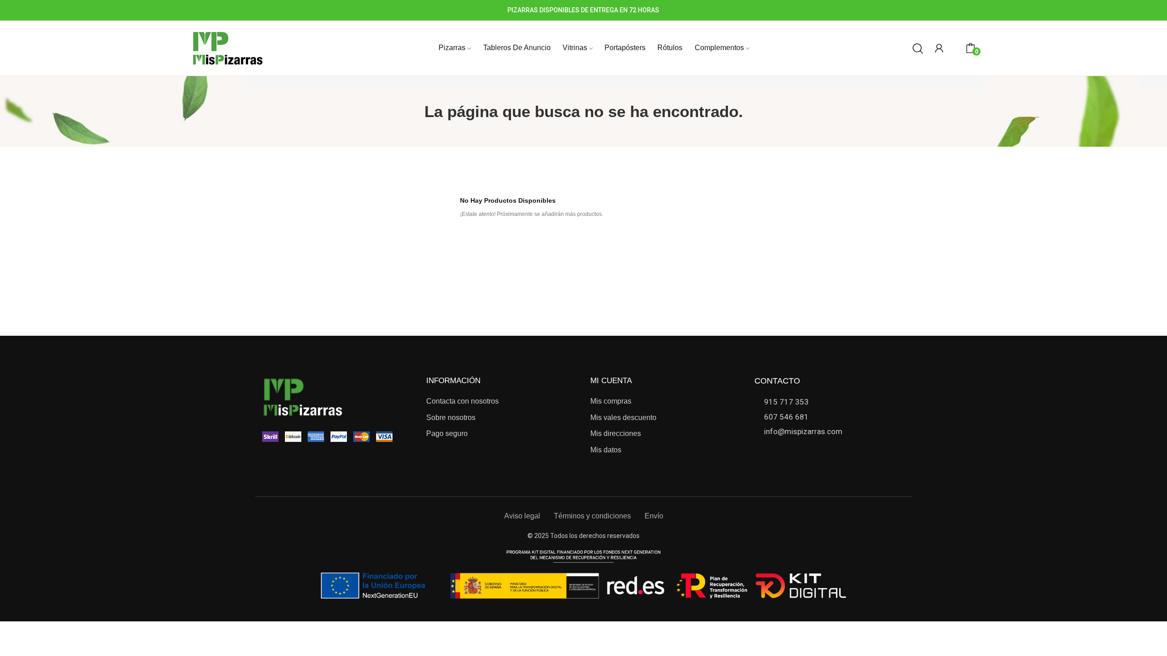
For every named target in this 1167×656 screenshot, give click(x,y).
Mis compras (610, 401)
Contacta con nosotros (462, 401)
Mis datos (605, 450)
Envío (654, 516)
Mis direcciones (615, 433)
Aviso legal (522, 516)
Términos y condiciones (592, 516)
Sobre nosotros (450, 417)
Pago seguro (447, 433)
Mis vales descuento (623, 417)
